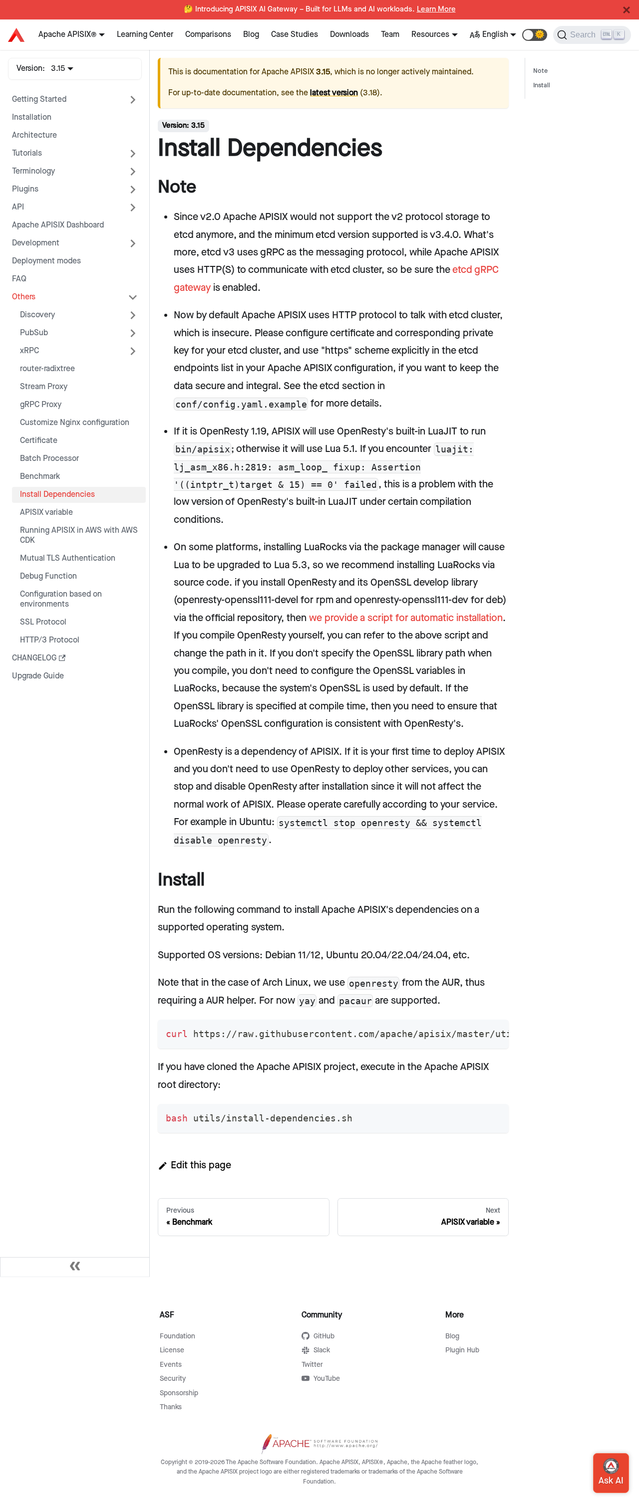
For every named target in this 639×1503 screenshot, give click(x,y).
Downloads (349, 34)
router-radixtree (47, 369)
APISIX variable (46, 512)
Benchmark (40, 476)
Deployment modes (46, 261)
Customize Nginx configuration (74, 423)
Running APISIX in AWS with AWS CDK (79, 535)
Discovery (37, 315)
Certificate (38, 440)
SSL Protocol (43, 622)
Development (35, 243)
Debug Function (48, 576)
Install (541, 85)
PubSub (34, 333)
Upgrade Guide (38, 676)
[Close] (626, 10)
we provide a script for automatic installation (406, 618)
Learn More (436, 9)
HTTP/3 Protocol (49, 640)
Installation (31, 117)
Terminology (33, 171)
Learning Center (145, 34)
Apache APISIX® (67, 34)
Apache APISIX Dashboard (58, 225)
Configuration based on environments (61, 599)
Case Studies (294, 34)
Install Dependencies (57, 494)
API (18, 207)
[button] (534, 35)
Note (540, 71)
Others (23, 297)
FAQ (19, 279)
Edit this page (201, 1165)
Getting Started (39, 99)
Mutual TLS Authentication (67, 558)
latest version (334, 93)
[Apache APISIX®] (16, 35)
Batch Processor (49, 458)
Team (390, 34)
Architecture (34, 135)
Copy (493, 1031)
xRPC (29, 351)
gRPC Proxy (40, 405)
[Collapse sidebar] (75, 1267)
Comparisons (208, 34)
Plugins (25, 189)
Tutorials (27, 153)
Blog (251, 34)
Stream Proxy (43, 387)
